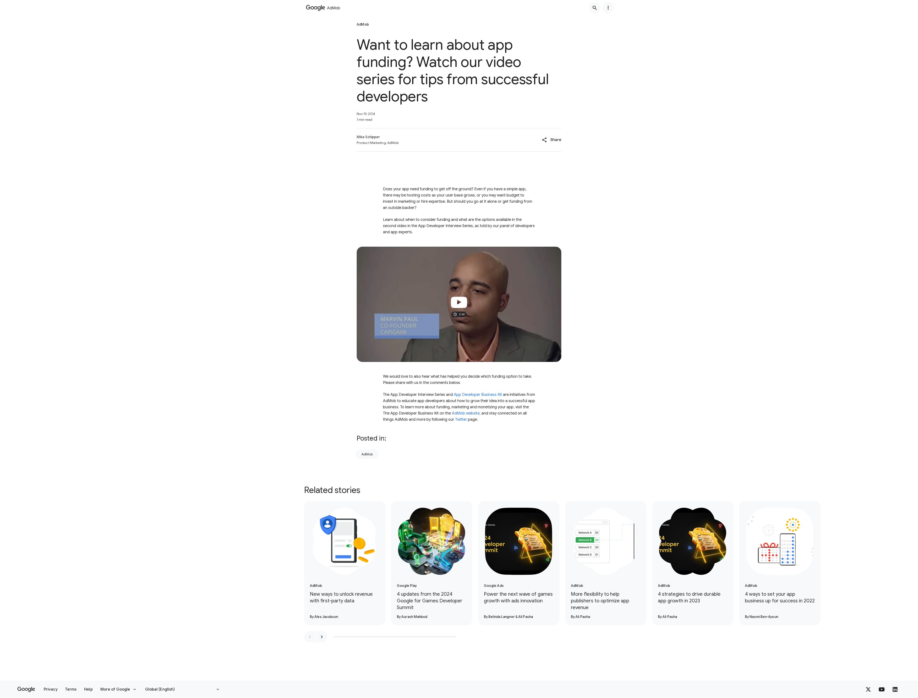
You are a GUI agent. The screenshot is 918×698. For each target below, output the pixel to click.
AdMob (367, 454)
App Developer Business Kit (478, 394)
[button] (551, 140)
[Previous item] (310, 637)
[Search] (595, 7)
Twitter (461, 419)
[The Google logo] (26, 689)
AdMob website (466, 413)
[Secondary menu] (608, 7)
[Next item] (322, 637)
